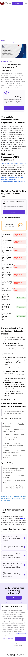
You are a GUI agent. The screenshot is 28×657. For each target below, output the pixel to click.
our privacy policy (21, 633)
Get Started (17, 3)
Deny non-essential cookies (8, 639)
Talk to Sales (14, 597)
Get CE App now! (14, 212)
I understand (20, 639)
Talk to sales (14, 108)
